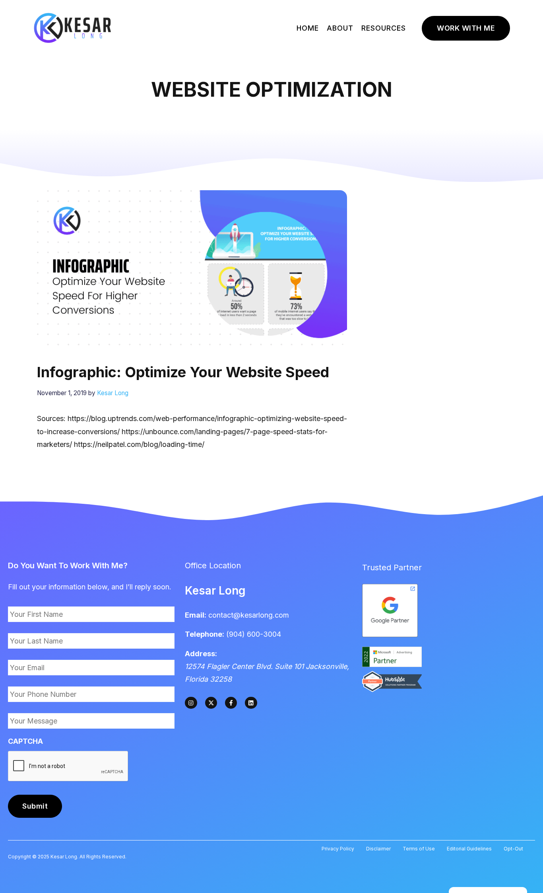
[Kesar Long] (72, 27)
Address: (201, 653)
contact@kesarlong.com (248, 615)
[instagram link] (191, 703)
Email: (195, 615)
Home (308, 28)
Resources (383, 28)
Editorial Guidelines (469, 849)
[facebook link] (231, 703)
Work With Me (466, 28)
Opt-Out (513, 849)
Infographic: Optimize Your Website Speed (183, 372)
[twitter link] (211, 703)
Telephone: (204, 634)
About (340, 28)
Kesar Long (215, 590)
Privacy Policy (338, 849)
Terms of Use (419, 849)
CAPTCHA (25, 741)
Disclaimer (378, 849)
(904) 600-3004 (253, 634)
